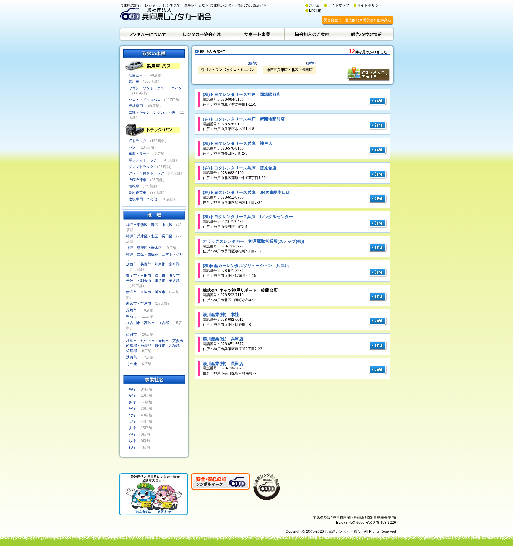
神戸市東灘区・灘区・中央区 (149, 225)
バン (132, 147)
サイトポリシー (369, 5)
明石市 (131, 316)
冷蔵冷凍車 (137, 180)
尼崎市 (131, 310)
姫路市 (131, 334)
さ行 (132, 402)
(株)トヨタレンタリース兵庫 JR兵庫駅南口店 (246, 192)
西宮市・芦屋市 (138, 303)
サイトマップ (338, 5)
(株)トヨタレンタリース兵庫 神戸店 (237, 143)
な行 (132, 415)
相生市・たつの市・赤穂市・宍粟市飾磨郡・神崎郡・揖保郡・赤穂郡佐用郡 (154, 346)
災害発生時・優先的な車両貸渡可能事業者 (357, 20)
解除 (252, 63)
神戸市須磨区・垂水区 (144, 248)
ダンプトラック (141, 167)
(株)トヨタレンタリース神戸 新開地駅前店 (244, 119)
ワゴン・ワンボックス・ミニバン (155, 88)
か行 (132, 395)
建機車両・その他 (143, 199)
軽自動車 (136, 75)
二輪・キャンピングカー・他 (152, 112)
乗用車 (134, 82)
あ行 (132, 389)
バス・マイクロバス (145, 100)
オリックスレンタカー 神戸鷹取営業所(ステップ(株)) (253, 241)
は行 (132, 422)
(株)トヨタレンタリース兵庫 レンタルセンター (248, 216)
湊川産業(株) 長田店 (223, 363)
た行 (132, 409)
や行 (132, 434)
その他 (131, 364)
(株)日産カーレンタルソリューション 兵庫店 (246, 265)
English (315, 10)
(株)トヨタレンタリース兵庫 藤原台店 (239, 168)
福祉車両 (136, 106)
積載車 (134, 186)
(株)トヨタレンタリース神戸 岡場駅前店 (242, 94)
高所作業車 (137, 193)
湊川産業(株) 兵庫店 (223, 339)
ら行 (132, 441)
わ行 (132, 447)
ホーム (314, 5)
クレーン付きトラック (146, 173)
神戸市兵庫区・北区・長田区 (149, 236)
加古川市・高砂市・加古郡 (147, 323)
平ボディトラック (143, 160)
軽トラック (137, 141)
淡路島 (131, 357)
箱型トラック (139, 154)
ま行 (132, 428)
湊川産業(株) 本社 (221, 314)
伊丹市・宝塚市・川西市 (145, 292)
